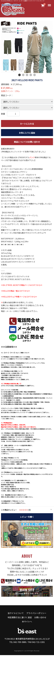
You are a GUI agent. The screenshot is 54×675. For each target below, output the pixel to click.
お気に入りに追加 (27, 132)
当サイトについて (16, 613)
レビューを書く (27, 516)
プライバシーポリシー (36, 613)
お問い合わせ (40, 617)
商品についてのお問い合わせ (27, 141)
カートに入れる (27, 123)
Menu (49, 4)
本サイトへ (27, 621)
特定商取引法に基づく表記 (20, 617)
